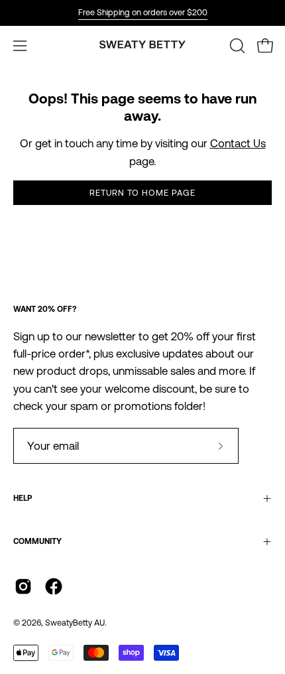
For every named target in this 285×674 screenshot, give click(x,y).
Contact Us (238, 143)
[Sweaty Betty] (142, 46)
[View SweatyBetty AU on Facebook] (54, 586)
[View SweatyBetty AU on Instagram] (23, 586)
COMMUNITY (37, 541)
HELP (22, 498)
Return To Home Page (142, 193)
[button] (236, 45)
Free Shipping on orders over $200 (142, 12)
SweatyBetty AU (75, 623)
